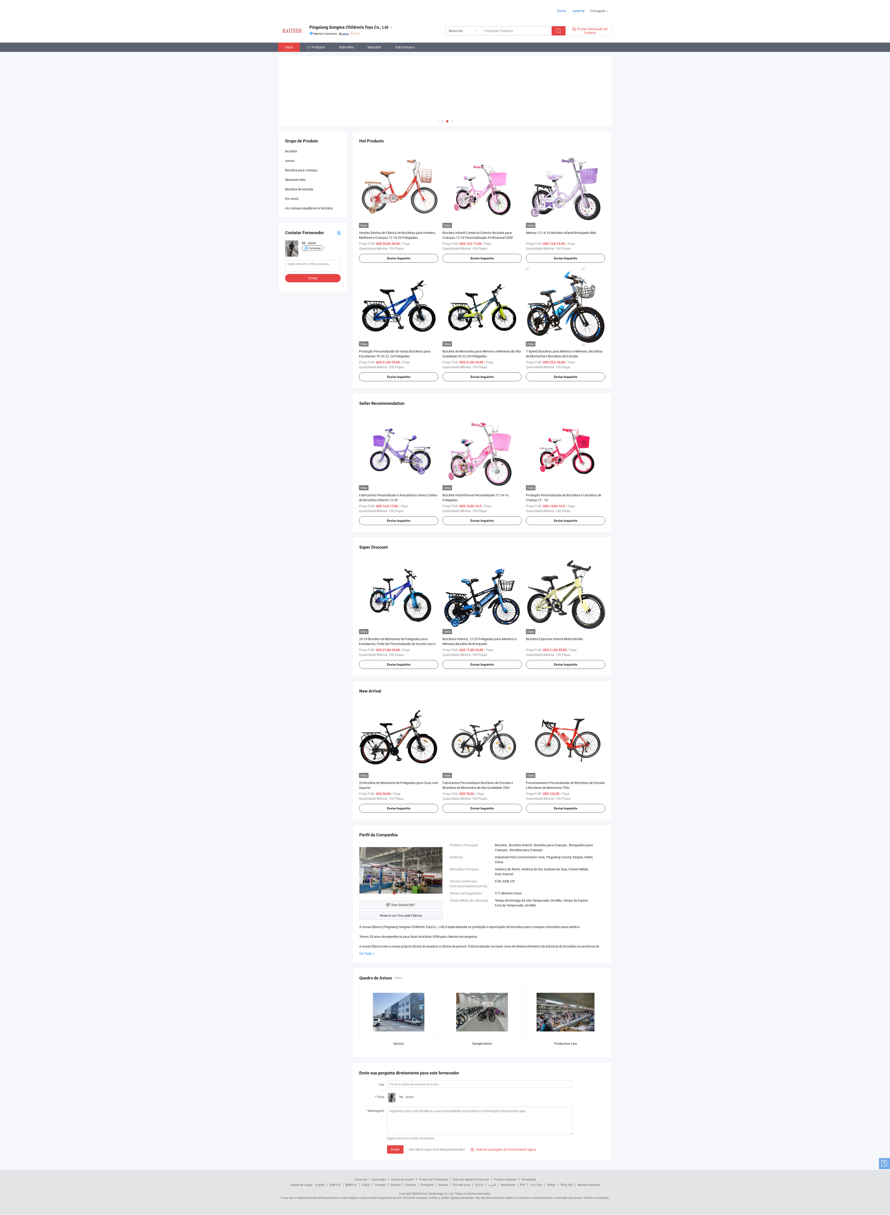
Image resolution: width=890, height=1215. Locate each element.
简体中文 (335, 1185)
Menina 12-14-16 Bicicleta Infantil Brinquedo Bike (561, 232)
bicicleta (291, 151)
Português (427, 1185)
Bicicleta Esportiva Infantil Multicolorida (554, 639)
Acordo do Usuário (402, 1179)
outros (290, 160)
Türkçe (551, 1185)
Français (380, 1185)
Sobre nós (360, 1179)
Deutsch (411, 1185)
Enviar (395, 1149)
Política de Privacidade (433, 1179)
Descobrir (374, 47)
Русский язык (461, 1185)
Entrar (561, 11)
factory (399, 1043)
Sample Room (482, 1043)
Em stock (291, 198)
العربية (492, 1185)
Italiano (443, 1185)
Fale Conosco (405, 47)
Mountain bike (295, 179)
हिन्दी (522, 1185)
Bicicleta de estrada (299, 189)
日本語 (366, 1185)
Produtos (318, 47)
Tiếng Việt (566, 1185)
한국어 (479, 1185)
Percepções (528, 1179)
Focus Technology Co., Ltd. (437, 1193)
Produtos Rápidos (505, 1179)
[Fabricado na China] (308, 9)
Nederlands (508, 1185)
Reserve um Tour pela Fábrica (401, 915)
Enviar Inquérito (398, 258)
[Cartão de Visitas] (339, 233)
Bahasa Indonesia (589, 1185)
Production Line (565, 1043)
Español (396, 1185)
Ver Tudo (365, 953)
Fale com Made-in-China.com (471, 1179)
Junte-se (578, 11)
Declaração (379, 1179)
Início (289, 47)
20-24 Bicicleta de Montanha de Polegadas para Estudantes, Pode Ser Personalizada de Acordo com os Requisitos (398, 644)
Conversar (314, 248)
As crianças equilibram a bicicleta (309, 208)
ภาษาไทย (536, 1185)
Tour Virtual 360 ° (403, 905)
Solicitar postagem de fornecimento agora (503, 1149)
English (320, 1185)
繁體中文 (351, 1185)
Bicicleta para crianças (301, 170)
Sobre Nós (346, 47)
